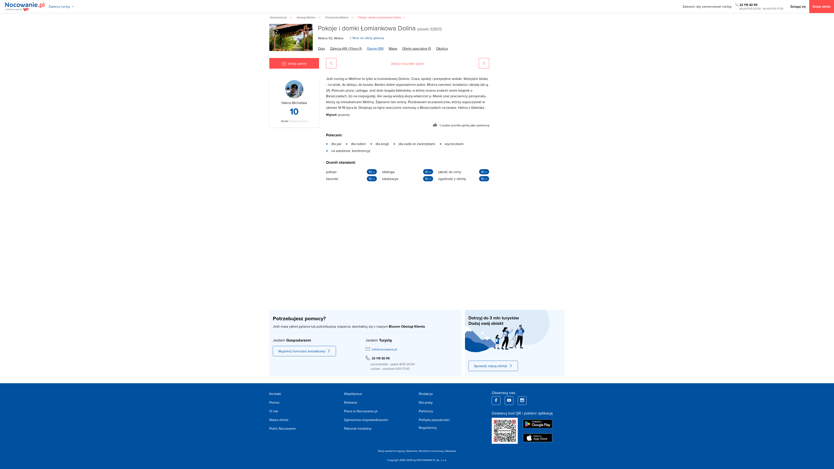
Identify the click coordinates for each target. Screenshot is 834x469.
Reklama (350, 402)
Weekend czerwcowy (431, 451)
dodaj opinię (297, 63)
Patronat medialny (357, 428)
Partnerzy (426, 411)
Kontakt (275, 393)
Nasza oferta (278, 419)
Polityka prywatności (434, 419)
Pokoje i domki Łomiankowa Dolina (367, 27)
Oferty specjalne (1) (416, 48)
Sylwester (411, 451)
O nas (273, 411)
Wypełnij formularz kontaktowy (301, 351)
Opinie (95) (375, 48)
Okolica (442, 48)
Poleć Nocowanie (282, 428)
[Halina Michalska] (294, 89)
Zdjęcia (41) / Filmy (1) (346, 48)
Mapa (393, 48)
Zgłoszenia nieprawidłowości (366, 419)
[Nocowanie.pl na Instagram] (522, 400)
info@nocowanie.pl (384, 349)
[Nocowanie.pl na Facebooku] (496, 400)
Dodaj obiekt (822, 6)
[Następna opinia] (484, 63)
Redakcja (426, 393)
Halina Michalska (294, 102)
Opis (321, 48)
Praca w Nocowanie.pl (360, 411)
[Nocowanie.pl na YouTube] (509, 400)
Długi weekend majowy (391, 451)
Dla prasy (426, 402)
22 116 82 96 (749, 5)
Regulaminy (428, 427)
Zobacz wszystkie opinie (407, 63)
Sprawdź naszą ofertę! (490, 365)
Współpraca (353, 393)
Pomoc (274, 402)
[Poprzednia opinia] (331, 63)
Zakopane (450, 451)
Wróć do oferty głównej (368, 38)
